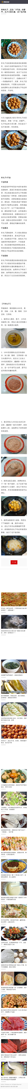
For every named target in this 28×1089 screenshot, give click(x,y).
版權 (17, 1086)
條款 (12, 1086)
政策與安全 (7, 1086)
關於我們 (3, 1086)
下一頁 (14, 562)
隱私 (14, 1086)
